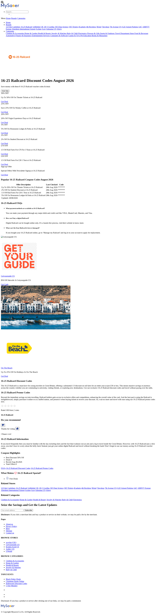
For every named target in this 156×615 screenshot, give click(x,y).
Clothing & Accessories (15, 33)
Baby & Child (72, 33)
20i (45, 27)
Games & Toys (74, 36)
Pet (81, 36)
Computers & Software (59, 36)
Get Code (4, 284)
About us (9, 524)
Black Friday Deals (13, 579)
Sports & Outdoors (107, 33)
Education (87, 36)
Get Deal (4, 101)
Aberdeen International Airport (23, 29)
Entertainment (37, 36)
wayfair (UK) (11, 542)
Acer (44, 29)
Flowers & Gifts (93, 33)
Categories (21, 18)
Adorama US (51, 29)
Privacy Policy (11, 526)
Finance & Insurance (23, 36)
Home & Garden (31, 33)
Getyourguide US (13, 545)
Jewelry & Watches (59, 33)
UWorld (9, 551)
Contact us (10, 533)
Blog (8, 529)
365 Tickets (73, 27)
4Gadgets (82, 27)
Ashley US (10, 549)
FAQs (3, 468)
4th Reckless (91, 27)
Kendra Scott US (12, 547)
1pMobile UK (38, 27)
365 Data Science (61, 27)
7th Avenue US (116, 27)
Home (8, 18)
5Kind (98, 27)
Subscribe (28, 510)
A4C (140, 27)
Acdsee (39, 29)
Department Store (127, 33)
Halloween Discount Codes (16, 583)
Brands (14, 18)
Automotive (10, 36)
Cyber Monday (12, 586)
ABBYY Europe (144, 488)
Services (46, 36)
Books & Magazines (99, 36)
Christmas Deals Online (15, 581)
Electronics (82, 33)
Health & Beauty (44, 33)
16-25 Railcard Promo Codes (42, 468)
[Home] (10, 7)
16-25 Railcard (26, 27)
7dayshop (105, 27)
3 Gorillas (50, 27)
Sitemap (9, 531)
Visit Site (5, 91)
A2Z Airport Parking (130, 27)
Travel (117, 33)
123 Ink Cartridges (13, 27)
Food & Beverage (141, 33)
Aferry (59, 29)
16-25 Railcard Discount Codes (18, 468)
